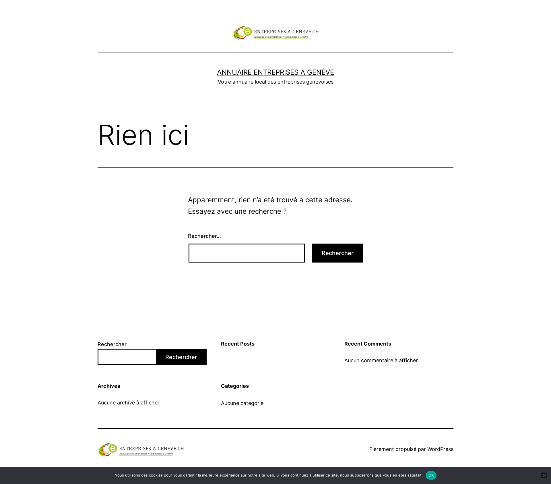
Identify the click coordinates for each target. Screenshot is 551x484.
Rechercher (112, 344)
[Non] (544, 475)
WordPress (440, 449)
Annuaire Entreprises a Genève (275, 72)
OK (431, 475)
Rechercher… (204, 236)
